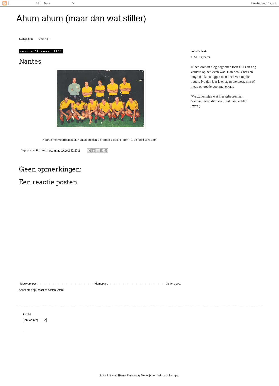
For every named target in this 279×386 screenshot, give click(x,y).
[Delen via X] (97, 150)
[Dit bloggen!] (93, 150)
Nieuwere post (28, 283)
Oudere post (173, 283)
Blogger (173, 375)
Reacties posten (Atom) (51, 290)
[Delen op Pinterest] (106, 150)
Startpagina (26, 38)
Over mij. (43, 38)
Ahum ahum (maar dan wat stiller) (81, 18)
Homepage (101, 283)
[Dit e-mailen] (89, 150)
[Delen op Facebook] (102, 150)
